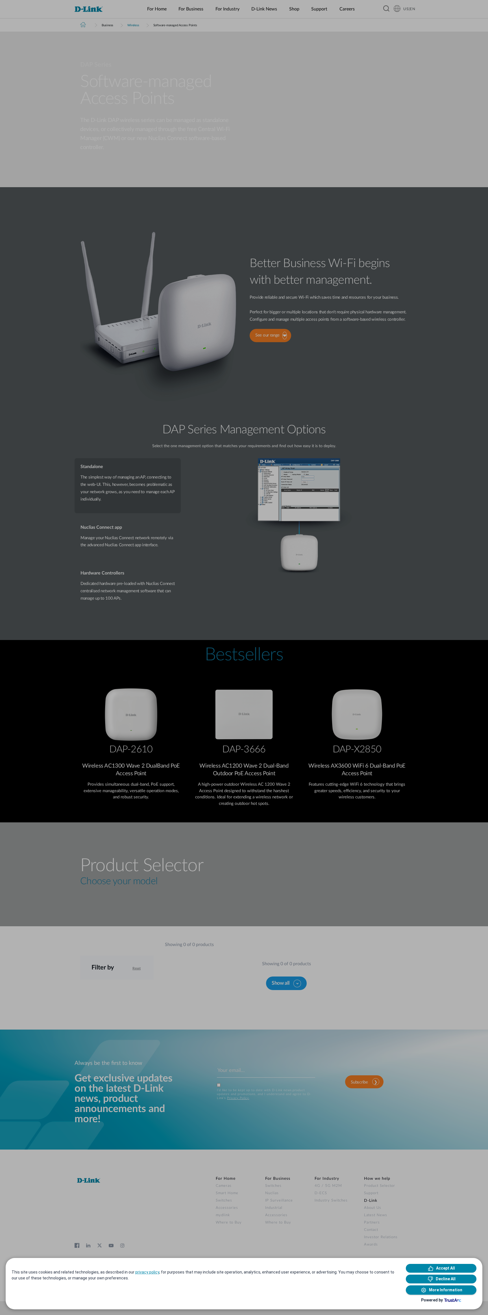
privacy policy (147, 1272)
